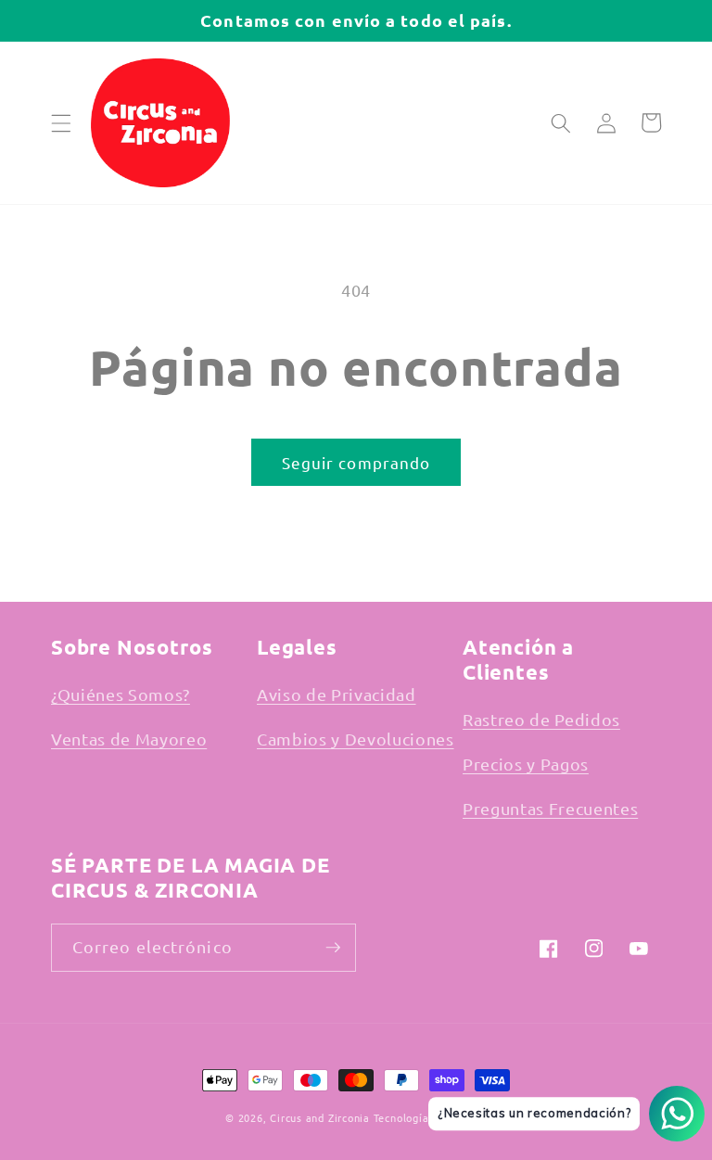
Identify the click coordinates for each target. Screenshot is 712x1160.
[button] (61, 122)
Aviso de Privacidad (336, 694)
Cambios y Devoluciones (355, 738)
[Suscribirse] (333, 948)
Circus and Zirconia (320, 1117)
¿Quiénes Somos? (120, 694)
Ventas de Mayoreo (129, 738)
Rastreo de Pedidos (541, 719)
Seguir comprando (356, 462)
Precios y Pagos (526, 763)
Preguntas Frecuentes (550, 808)
